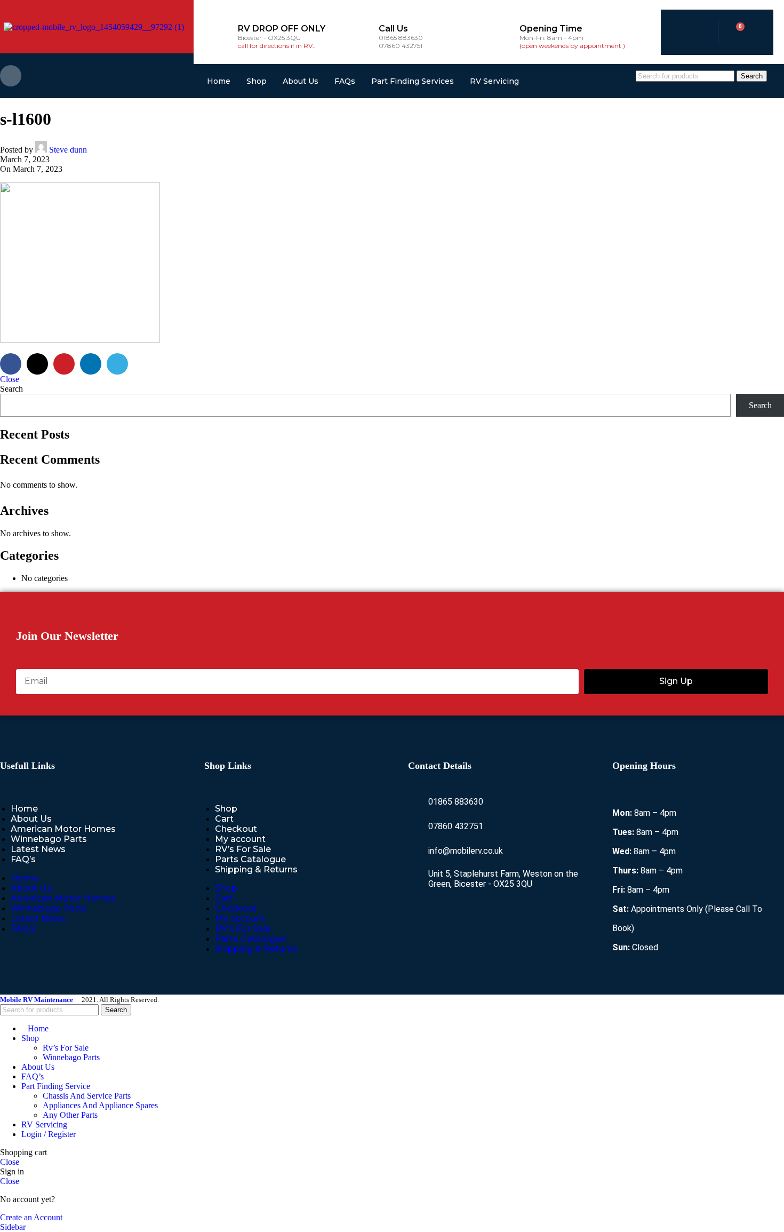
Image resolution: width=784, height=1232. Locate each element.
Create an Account (31, 1217)
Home (218, 81)
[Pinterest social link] (64, 364)
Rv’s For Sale (66, 1047)
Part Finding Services (412, 81)
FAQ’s (23, 859)
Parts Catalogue (250, 859)
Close (9, 379)
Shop (256, 81)
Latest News (38, 849)
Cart (224, 819)
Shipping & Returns (256, 869)
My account (240, 839)
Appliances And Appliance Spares (100, 1105)
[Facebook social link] (10, 75)
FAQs (344, 81)
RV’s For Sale (243, 849)
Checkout (236, 829)
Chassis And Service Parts (87, 1095)
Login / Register (48, 1134)
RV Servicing (494, 81)
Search (11, 388)
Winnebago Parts (49, 839)
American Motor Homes (63, 829)
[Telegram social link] (117, 364)
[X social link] (37, 364)
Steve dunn (68, 149)
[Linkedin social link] (90, 364)
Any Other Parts (70, 1114)
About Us (300, 81)
